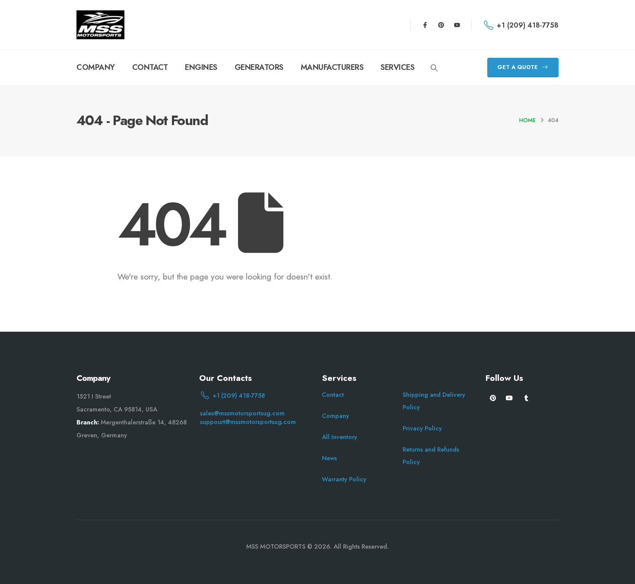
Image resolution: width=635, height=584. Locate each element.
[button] (434, 68)
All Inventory (339, 437)
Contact (333, 394)
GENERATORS (259, 67)
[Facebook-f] (425, 25)
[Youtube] (457, 25)
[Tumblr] (526, 397)
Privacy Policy (422, 428)
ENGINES (201, 67)
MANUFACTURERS (332, 67)
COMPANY (95, 67)
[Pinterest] (441, 25)
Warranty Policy (344, 479)
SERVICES (397, 67)
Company (335, 415)
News (329, 458)
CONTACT (150, 67)
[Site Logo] (100, 24)
